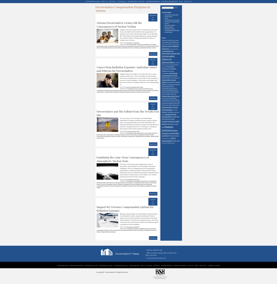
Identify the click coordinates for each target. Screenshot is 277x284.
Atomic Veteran (168, 16)
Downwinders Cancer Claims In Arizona (117, 46)
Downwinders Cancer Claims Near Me (136, 46)
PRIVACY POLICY (203, 265)
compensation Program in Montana (114, 184)
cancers (170, 48)
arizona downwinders (132, 44)
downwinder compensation (143, 44)
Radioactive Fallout (174, 135)
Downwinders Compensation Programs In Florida (142, 134)
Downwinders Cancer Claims (136, 87)
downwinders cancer (175, 77)
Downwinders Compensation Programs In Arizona (144, 47)
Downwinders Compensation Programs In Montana (139, 90)
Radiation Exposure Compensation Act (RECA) (170, 133)
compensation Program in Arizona (141, 182)
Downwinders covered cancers (128, 136)
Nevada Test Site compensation (112, 92)
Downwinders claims (101, 134)
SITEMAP (196, 265)
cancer (174, 42)
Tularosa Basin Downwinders (172, 30)
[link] (63, 265)
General (167, 23)
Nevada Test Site (169, 27)
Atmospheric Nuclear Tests (171, 14)
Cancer (127, 87)
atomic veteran (176, 40)
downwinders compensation (132, 42)
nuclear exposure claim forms (143, 92)
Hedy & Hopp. (162, 278)
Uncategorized (168, 32)
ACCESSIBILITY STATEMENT (214, 265)
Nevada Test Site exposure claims (128, 92)
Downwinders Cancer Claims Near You (136, 133)
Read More (153, 54)
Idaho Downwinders (170, 25)
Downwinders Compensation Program (123, 47)
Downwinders (166, 77)
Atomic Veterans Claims (167, 42)
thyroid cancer (176, 141)
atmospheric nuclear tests (167, 40)
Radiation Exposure (170, 28)
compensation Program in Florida (134, 88)
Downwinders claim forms (107, 47)
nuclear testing (170, 124)
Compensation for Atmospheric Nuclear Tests (137, 181)
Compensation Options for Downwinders (123, 182)
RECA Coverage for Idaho (166, 138)
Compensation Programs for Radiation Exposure (134, 184)
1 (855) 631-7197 (157, 250)
